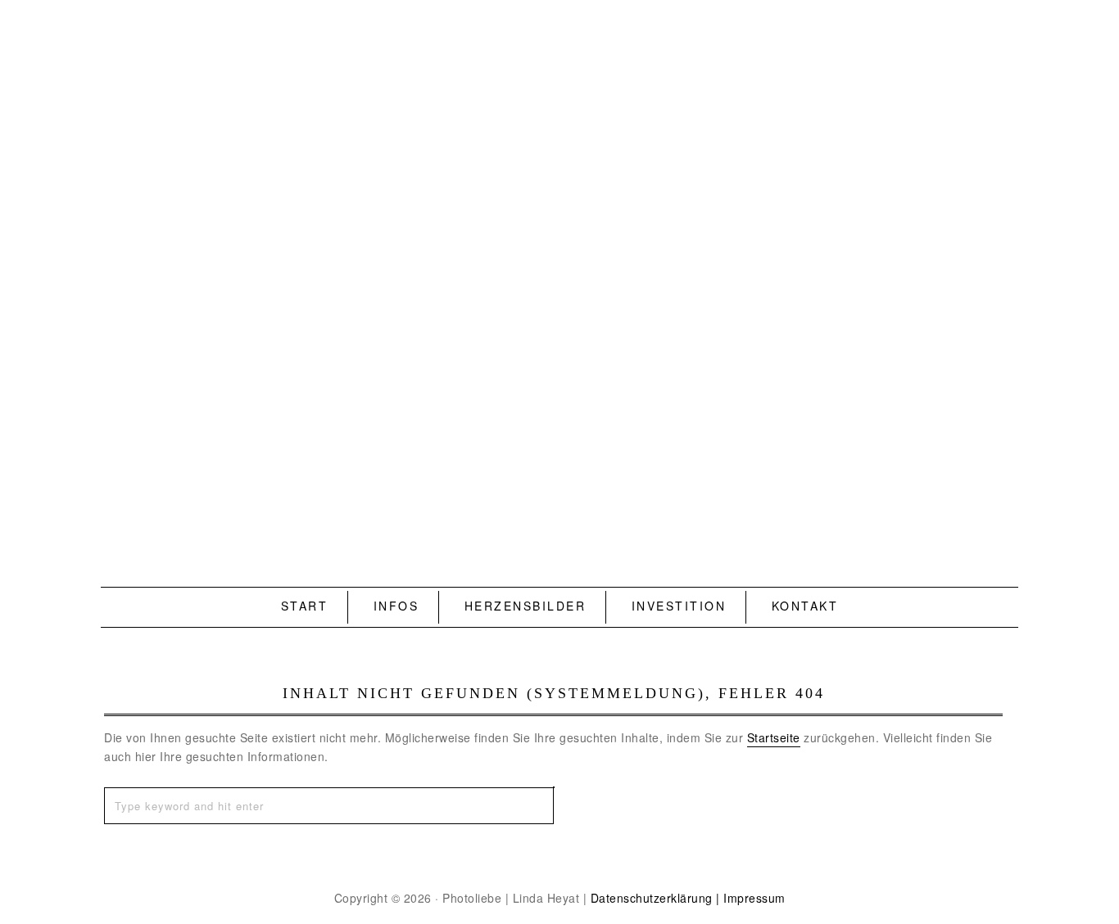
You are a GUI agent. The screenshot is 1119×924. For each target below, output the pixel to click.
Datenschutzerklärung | (655, 898)
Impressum (754, 898)
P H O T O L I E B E (559, 266)
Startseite (773, 737)
